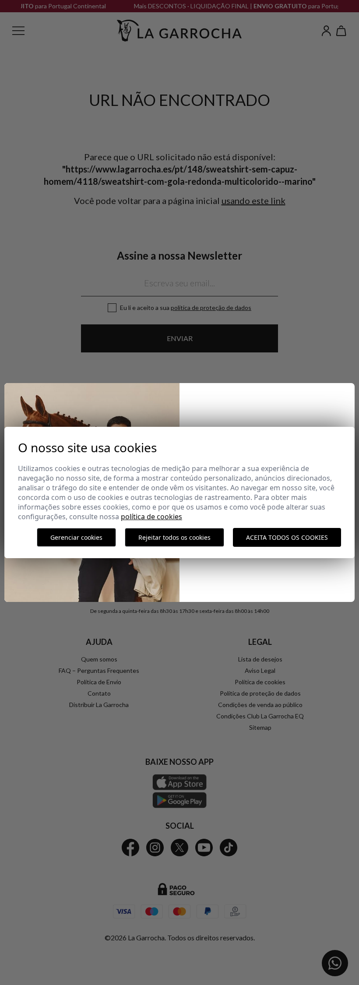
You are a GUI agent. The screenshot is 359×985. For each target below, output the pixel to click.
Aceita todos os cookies (287, 537)
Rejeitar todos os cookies (174, 537)
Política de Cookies (151, 516)
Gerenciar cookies (76, 537)
